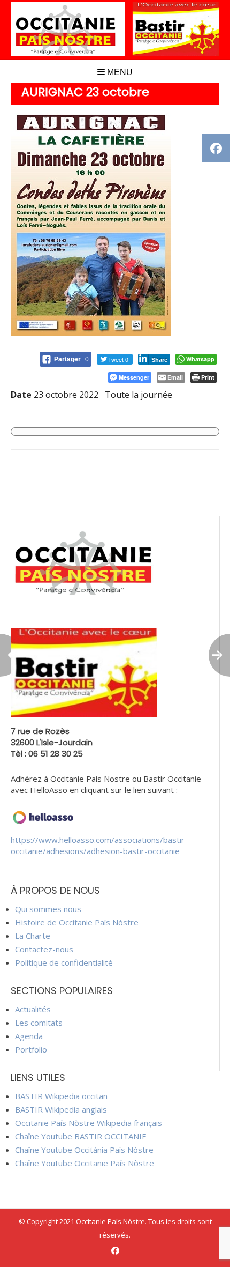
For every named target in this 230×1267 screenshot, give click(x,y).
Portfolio (31, 1049)
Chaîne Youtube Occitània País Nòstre (84, 1149)
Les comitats (39, 1022)
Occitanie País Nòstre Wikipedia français (88, 1122)
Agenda (29, 1036)
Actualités (33, 1009)
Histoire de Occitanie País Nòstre (77, 922)
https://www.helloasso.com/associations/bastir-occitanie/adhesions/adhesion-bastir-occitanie (99, 845)
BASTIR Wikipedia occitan (61, 1096)
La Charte (32, 935)
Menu (119, 72)
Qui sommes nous (48, 908)
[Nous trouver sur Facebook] (115, 1250)
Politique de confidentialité (64, 962)
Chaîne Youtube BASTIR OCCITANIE (81, 1136)
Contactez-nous (44, 949)
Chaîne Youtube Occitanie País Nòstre (84, 1163)
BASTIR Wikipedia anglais (61, 1109)
